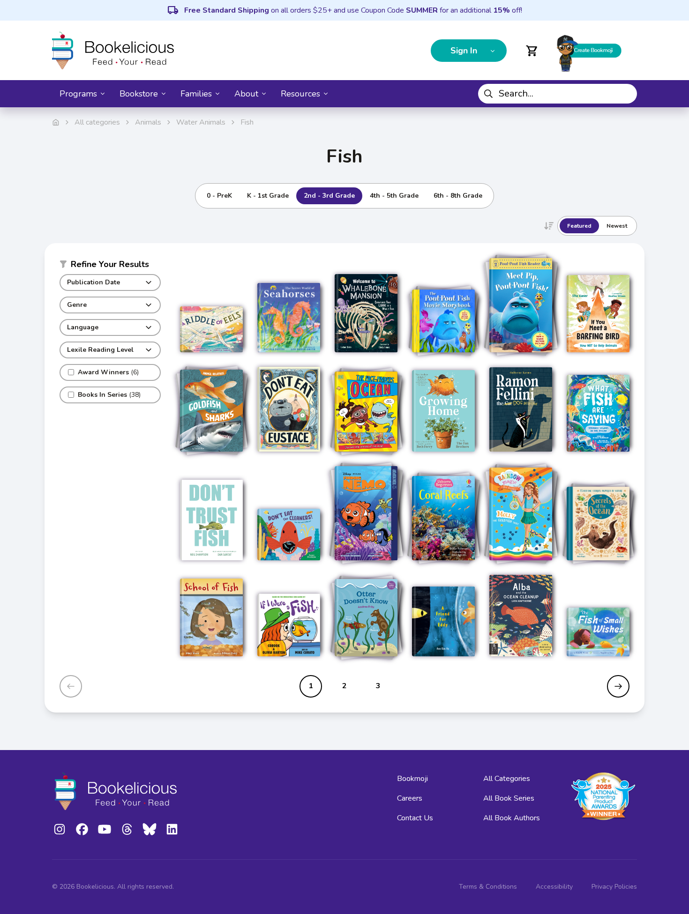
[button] (110, 266)
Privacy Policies (614, 886)
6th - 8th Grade (458, 195)
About (246, 93)
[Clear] (626, 94)
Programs (78, 93)
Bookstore (139, 93)
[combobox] (557, 94)
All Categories (506, 778)
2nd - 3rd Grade (329, 195)
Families (196, 93)
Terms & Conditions (488, 886)
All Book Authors (511, 818)
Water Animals (200, 122)
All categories (97, 122)
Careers (409, 798)
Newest (617, 226)
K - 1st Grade (268, 195)
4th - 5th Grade (394, 195)
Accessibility (554, 886)
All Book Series (508, 798)
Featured (579, 226)
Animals (148, 122)
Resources (300, 93)
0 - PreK (219, 195)
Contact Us (415, 818)
